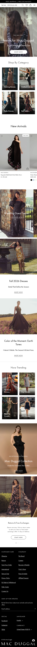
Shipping (4, 556)
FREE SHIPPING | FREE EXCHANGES (18, 1)
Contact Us (5, 591)
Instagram (4, 625)
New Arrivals (18, 126)
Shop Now (18, 292)
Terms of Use (5, 574)
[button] (30, 5)
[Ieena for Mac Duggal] (18, 32)
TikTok (3, 629)
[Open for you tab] (33, 640)
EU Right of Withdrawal (9, 582)
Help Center (5, 587)
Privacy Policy (6, 578)
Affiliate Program (23, 578)
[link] (31, 180)
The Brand (21, 556)
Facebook (5, 621)
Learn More (18, 537)
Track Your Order (7, 565)
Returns (4, 560)
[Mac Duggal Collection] (18, 448)
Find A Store (22, 569)
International (5, 569)
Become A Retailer (23, 565)
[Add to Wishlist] (1, 136)
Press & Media (22, 574)
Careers (20, 560)
